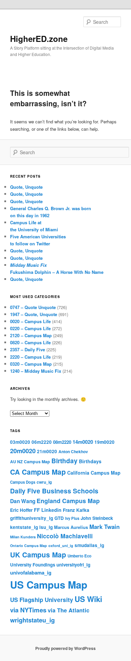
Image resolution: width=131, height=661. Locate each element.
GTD (59, 518)
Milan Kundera (23, 536)
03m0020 (20, 442)
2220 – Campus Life (30, 357)
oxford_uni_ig (60, 545)
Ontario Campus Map (28, 545)
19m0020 (104, 442)
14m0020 (83, 441)
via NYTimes (28, 609)
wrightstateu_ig (32, 619)
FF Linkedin (47, 509)
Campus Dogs (22, 482)
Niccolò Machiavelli (65, 536)
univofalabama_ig (30, 572)
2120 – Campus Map (31, 335)
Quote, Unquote (26, 187)
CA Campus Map (38, 472)
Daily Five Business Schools (54, 490)
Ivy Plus (72, 518)
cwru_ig (44, 482)
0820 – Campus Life (30, 342)
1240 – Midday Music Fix (35, 371)
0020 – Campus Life (30, 321)
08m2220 (62, 442)
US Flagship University (41, 600)
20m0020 (23, 450)
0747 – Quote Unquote (33, 307)
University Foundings (32, 564)
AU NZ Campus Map (30, 462)
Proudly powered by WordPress (65, 648)
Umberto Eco (79, 556)
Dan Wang (22, 501)
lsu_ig (46, 527)
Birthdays (90, 461)
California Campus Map (94, 472)
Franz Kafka (76, 510)
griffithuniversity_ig (31, 518)
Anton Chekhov (73, 451)
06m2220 (42, 442)
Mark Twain (104, 527)
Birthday (64, 460)
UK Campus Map (38, 554)
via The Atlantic (68, 610)
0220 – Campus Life (30, 328)
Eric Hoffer (21, 510)
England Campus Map (68, 500)
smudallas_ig (89, 545)
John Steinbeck (97, 518)
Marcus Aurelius (71, 527)
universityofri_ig (73, 564)
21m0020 (47, 451)
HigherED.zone (39, 38)
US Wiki (88, 599)
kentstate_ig (24, 527)
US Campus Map (48, 585)
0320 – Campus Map (31, 364)
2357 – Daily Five (27, 349)
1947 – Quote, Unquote (33, 314)
